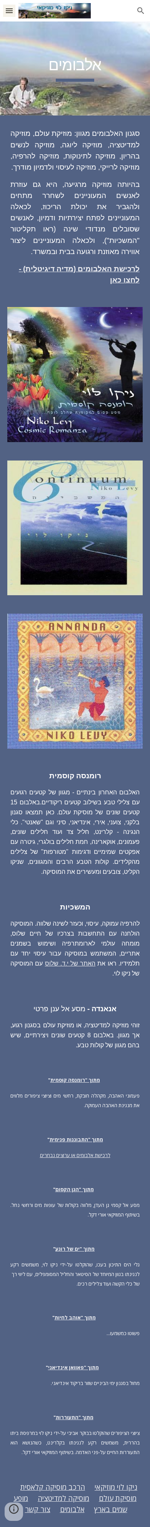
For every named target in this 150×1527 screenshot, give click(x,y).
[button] (9, 10)
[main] (75, 68)
